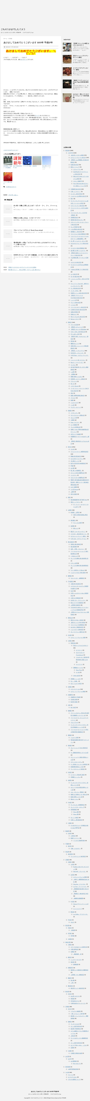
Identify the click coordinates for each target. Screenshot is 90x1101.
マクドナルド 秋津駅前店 (78, 625)
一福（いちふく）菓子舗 (77, 1013)
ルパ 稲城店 (74, 425)
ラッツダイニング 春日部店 (78, 856)
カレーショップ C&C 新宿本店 (79, 748)
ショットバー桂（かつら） (78, 360)
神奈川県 (67, 942)
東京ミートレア (75, 167)
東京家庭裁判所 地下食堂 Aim (79, 500)
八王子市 (70, 153)
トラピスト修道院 (76, 1011)
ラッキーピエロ (75, 1024)
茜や (72, 198)
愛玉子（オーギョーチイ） (78, 531)
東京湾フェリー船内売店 (77, 988)
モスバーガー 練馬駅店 (77, 578)
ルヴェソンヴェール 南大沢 (78, 157)
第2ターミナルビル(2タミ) (80, 645)
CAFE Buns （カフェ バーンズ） (80, 355)
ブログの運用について (74, 1079)
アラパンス (74, 381)
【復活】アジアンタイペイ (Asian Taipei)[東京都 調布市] (81, 82)
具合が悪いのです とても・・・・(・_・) (46, 168)
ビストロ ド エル (75, 689)
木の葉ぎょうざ (75, 461)
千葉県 (67, 844)
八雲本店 (73, 836)
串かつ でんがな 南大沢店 (78, 317)
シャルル (73, 305)
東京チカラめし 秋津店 (77, 620)
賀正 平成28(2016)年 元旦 (17, 167)
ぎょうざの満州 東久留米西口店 (79, 558)
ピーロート (79, 650)
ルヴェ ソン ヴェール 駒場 (78, 691)
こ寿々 (72, 982)
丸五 (72, 591)
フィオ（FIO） (75, 291)
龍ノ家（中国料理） (76, 470)
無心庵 (72, 980)
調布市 (70, 322)
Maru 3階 (76, 814)
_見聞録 (73, 374)
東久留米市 (71, 542)
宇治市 (70, 920)
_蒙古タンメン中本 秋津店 (78, 622)
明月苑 (72, 341)
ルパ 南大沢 (74, 274)
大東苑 (72, 420)
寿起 (72, 393)
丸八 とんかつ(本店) (76, 683)
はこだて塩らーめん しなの (79, 1045)
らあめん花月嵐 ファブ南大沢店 (79, 269)
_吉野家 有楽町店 (75, 605)
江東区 (70, 823)
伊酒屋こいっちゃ (76, 777)
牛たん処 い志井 (75, 334)
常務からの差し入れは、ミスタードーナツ (27, 218)
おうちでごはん (72, 1077)
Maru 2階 (76, 812)
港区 (69, 497)
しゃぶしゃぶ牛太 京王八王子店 (80, 279)
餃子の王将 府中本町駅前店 (78, 463)
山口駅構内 (74, 1061)
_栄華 (72, 492)
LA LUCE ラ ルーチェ (77, 459)
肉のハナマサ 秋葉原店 (77, 603)
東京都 (67, 150)
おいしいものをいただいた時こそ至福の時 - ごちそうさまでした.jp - (45, 1094)
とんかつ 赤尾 (74, 737)
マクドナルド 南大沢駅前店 (78, 234)
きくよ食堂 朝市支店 (76, 1043)
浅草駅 (72, 526)
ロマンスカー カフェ (76, 762)
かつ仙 (78, 672)
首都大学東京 (74, 312)
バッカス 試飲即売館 (79, 840)
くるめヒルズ (74, 556)
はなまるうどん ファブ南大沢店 (79, 243)
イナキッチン (74, 413)
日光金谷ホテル (75, 1001)
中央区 (70, 802)
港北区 (72, 962)
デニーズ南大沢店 (76, 302)
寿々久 (72, 384)
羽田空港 (73, 643)
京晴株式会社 (74, 217)
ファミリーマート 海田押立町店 (79, 451)
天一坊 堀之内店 (75, 276)
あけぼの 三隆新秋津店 (77, 627)
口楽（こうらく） (76, 191)
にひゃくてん (77, 169)
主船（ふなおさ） (76, 848)
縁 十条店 (73, 707)
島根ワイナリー (75, 838)
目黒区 (70, 687)
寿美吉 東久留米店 (76, 544)
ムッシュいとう (77, 908)
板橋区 (70, 710)
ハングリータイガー (76, 959)
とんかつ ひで (74, 402)
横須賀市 (70, 986)
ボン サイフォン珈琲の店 (78, 632)
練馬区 (70, 576)
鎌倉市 (70, 978)
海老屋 (72, 998)
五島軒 (72, 1047)
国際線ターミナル (78, 667)
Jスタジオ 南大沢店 (76, 262)
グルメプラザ (74, 722)
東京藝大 (73, 520)
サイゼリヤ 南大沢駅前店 (78, 248)
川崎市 (70, 944)
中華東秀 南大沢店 (76, 189)
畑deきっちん (74, 799)
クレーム (70, 1075)
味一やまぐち (77, 1063)
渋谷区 (70, 772)
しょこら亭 (74, 300)
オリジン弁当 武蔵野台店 (78, 473)
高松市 (70, 928)
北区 (69, 705)
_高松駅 (73, 930)
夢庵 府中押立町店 (76, 456)
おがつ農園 (74, 487)
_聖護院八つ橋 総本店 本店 (80, 893)
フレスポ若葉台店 (76, 427)
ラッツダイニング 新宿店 (78, 769)
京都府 (67, 859)
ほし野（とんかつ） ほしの (78, 241)
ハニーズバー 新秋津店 (77, 629)
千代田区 (70, 581)
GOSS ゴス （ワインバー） (78, 600)
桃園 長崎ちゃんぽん (76, 376)
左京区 (72, 875)
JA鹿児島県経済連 (73, 1069)
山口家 (72, 468)
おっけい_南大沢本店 (76, 194)
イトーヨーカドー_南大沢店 (78, 307)
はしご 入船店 (74, 817)
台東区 (70, 510)
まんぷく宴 (74, 417)
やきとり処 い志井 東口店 (78, 332)
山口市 (70, 1059)
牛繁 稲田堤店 (74, 949)
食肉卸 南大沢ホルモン (77, 220)
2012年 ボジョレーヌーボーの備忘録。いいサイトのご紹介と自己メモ (36, 255)
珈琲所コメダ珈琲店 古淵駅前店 (79, 970)
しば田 (72, 372)
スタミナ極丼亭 (77, 181)
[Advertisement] (45, 13)
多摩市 (70, 780)
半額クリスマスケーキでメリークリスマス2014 (22, 267)
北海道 (67, 1006)
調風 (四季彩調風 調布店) (78, 395)
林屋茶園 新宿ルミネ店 (77, 767)
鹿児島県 (67, 1067)
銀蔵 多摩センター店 (76, 797)
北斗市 (70, 1009)
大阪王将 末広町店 (76, 584)
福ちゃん (75, 528)
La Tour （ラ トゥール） (80, 886)
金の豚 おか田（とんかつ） (78, 250)
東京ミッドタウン (76, 502)
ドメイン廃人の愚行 (8, 183)
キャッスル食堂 (77, 523)
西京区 (72, 912)
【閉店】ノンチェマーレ (77, 350)
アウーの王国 (74, 324)
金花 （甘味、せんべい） (78, 549)
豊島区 (70, 735)
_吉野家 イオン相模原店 (77, 975)
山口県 (67, 1056)
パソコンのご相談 (27, 166)
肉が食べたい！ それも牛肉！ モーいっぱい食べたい (24, 270)
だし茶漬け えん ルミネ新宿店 (79, 764)
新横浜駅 (75, 964)
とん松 (72, 405)
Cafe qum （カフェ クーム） (79, 538)
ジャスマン (74, 475)
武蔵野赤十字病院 (76, 697)
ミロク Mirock (75, 386)
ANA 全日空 (76, 675)
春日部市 (70, 854)
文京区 (70, 635)
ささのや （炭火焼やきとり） (79, 534)
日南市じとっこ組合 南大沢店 (79, 293)
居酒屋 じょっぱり (76, 679)
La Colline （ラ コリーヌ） (80, 914)
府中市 (70, 447)
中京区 (72, 901)
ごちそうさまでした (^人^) (13, 29)
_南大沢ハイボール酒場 (77, 155)
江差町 (70, 1051)
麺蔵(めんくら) (75, 343)
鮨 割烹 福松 (74, 702)
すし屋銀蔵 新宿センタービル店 (79, 752)
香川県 (67, 925)
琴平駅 (72, 936)
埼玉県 (67, 852)
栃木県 (67, 991)
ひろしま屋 (74, 563)
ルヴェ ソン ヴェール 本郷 (78, 637)
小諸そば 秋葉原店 (76, 598)
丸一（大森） (74, 681)
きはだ (72, 922)
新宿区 (70, 745)
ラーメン (37, 115)
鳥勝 (72, 400)
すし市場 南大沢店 (76, 288)
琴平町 (70, 933)
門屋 (72, 466)
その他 (8, 187)
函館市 (70, 1021)
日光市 (70, 994)
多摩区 (72, 952)
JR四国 (70, 939)
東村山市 (70, 618)
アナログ (73, 398)
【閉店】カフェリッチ (77, 327)
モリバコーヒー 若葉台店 (78, 415)
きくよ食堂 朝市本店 (76, 1026)
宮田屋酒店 (74, 809)
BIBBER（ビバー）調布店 (78, 379)
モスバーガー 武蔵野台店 (78, 477)
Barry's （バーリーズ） (77, 362)
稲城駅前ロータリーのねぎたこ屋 (80, 436)
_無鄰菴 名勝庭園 (78, 898)
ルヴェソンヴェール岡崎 (80, 877)
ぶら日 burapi (74, 489)
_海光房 (73, 1036)
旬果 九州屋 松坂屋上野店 (80, 515)
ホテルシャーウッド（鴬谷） (79, 536)
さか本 (72, 449)
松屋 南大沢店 (74, 164)
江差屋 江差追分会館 (76, 1053)
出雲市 (70, 833)
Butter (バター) (75, 319)
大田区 (70, 641)
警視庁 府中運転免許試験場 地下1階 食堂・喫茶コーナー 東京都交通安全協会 (80, 482)
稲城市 (70, 410)
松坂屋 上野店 (75, 512)
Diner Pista (79, 670)
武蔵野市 (70, 695)
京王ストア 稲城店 (76, 434)
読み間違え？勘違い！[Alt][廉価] (8, 167)
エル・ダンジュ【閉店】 (77, 792)
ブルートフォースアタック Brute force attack (28, 230)
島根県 (67, 831)
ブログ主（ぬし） (13, 195)
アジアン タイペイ (76, 407)
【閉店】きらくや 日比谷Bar (78, 329)
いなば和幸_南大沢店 (76, 229)
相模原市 (70, 967)
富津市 (70, 846)
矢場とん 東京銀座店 (76, 820)
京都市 (70, 862)
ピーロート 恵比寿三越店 (78, 775)
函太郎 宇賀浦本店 (76, 1029)
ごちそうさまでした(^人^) (11, 150)
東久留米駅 (74, 546)
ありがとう (24, 59)
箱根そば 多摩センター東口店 (79, 794)
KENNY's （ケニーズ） (77, 353)
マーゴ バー (79, 664)
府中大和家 (74, 494)
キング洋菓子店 (75, 227)
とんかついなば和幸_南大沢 (78, 196)
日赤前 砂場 (74, 699)
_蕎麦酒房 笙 (77, 954)
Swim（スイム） (75, 422)
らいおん (73, 365)
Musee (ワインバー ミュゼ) (80, 904)
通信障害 (35, 166)
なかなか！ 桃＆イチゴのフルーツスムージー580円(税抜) (81, 96)
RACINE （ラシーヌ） (79, 871)
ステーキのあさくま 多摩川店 (79, 947)
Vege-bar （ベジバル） (79, 884)
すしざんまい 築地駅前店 (78, 805)
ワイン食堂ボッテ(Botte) (78, 570)
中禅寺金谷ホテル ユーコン (78, 1003)
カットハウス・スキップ (77, 807)
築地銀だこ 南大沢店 (76, 231)
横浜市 (70, 957)
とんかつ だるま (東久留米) (78, 572)
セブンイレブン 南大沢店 (78, 205)
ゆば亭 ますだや (75, 996)
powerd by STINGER (61, 1098)
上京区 (72, 864)
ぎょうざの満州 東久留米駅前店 (79, 565)
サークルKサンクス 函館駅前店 (79, 1038)
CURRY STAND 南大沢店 (78, 309)
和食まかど (74, 314)
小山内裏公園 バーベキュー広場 (79, 257)
